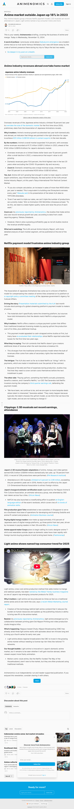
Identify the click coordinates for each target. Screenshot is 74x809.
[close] (54, 737)
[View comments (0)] (13, 30)
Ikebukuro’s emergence (49, 42)
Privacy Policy (50, 770)
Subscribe (59, 4)
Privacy (37, 800)
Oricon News (34, 495)
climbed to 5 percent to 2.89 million (45, 480)
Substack (29, 807)
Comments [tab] (8, 706)
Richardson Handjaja (14, 24)
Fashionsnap (59, 535)
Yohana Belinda (16, 740)
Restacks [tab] (16, 706)
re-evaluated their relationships (29, 336)
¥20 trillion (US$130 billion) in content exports (31, 138)
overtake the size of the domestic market (23, 125)
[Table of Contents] (2, 404)
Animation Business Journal (42, 515)
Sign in (68, 4)
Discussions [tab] (18, 729)
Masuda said (22, 193)
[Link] (1, 66)
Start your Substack (33, 804)
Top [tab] (6, 729)
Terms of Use (45, 768)
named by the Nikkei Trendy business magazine (48, 592)
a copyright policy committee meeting (19, 296)
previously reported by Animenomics (31, 212)
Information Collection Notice (36, 770)
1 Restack (25, 687)
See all (8, 776)
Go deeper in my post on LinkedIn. (21, 52)
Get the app (44, 804)
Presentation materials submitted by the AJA (37, 304)
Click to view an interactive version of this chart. (37, 117)
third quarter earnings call (40, 383)
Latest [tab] (11, 729)
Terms (41, 800)
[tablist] (12, 706)
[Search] (48, 4)
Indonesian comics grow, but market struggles (24, 734)
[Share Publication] (52, 4)
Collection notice (48, 800)
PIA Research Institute (56, 475)
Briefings (7, 11)
